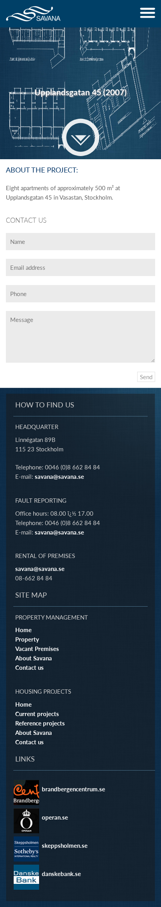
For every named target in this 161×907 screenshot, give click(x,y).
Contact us (29, 667)
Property (27, 639)
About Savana (33, 658)
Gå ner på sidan (81, 137)
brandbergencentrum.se (73, 789)
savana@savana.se (59, 476)
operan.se (55, 817)
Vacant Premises (37, 648)
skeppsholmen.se (65, 845)
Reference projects (40, 723)
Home (23, 629)
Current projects (37, 713)
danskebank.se (61, 873)
